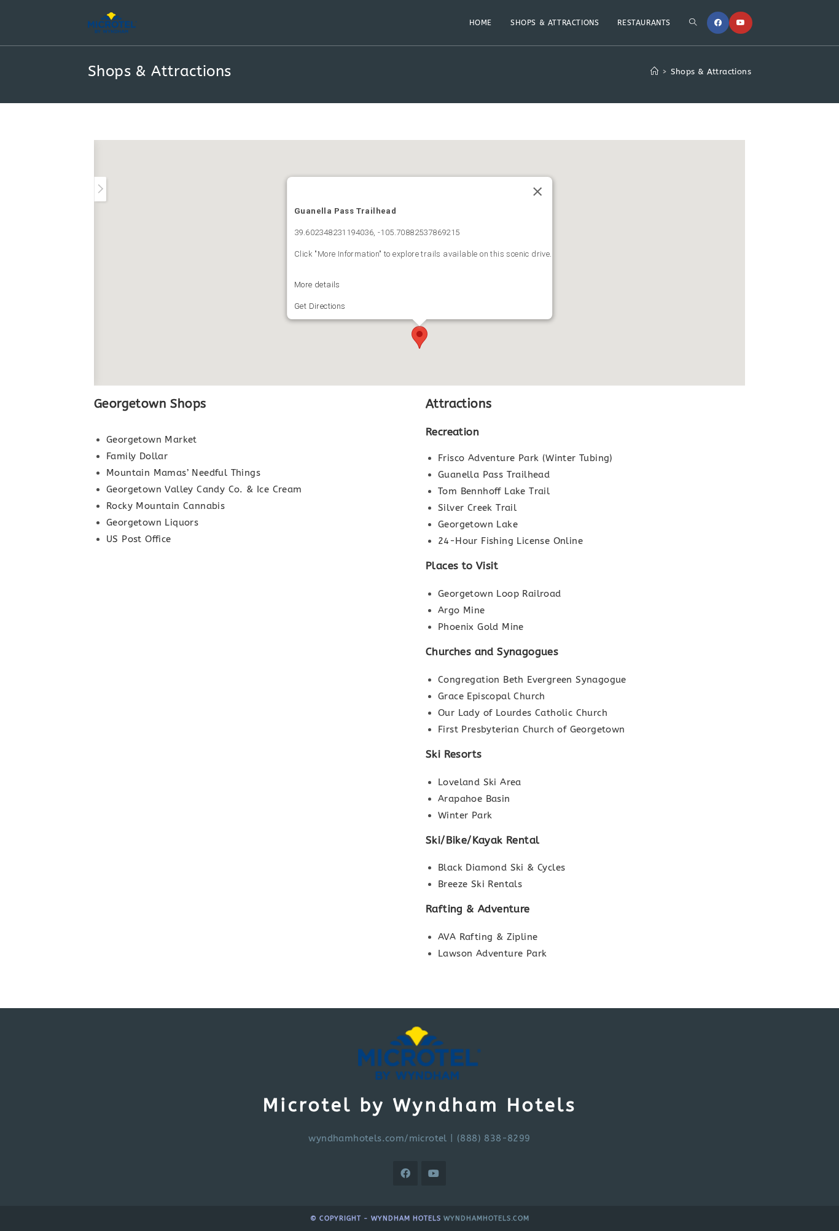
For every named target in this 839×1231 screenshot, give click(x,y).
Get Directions (320, 306)
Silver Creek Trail (477, 507)
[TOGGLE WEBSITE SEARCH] (693, 22)
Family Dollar (137, 456)
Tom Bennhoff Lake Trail (494, 491)
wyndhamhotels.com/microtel (377, 1138)
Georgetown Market (151, 439)
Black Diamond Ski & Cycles (501, 867)
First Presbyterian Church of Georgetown (531, 729)
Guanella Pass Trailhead (494, 474)
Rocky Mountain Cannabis (165, 505)
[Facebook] (718, 23)
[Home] (654, 71)
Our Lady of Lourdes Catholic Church (522, 712)
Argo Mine (461, 610)
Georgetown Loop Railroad (499, 593)
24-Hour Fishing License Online (510, 540)
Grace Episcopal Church (491, 696)
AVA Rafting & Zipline (487, 936)
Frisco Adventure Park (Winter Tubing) (525, 458)
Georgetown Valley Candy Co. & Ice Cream (204, 489)
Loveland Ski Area (479, 782)
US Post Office (138, 539)
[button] (419, 337)
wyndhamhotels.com (486, 1218)
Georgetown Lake (478, 524)
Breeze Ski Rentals (480, 884)
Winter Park (465, 815)
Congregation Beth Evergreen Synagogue (532, 679)
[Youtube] (740, 23)
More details (317, 284)
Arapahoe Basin (474, 798)
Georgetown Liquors (152, 522)
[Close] (537, 191)
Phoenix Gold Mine (481, 626)
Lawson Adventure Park (492, 953)
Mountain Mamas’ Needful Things (183, 472)
